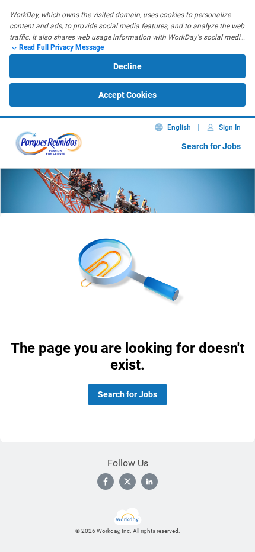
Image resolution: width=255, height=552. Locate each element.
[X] (127, 481)
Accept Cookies (127, 95)
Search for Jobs (211, 146)
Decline (127, 66)
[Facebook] (105, 481)
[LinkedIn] (149, 481)
